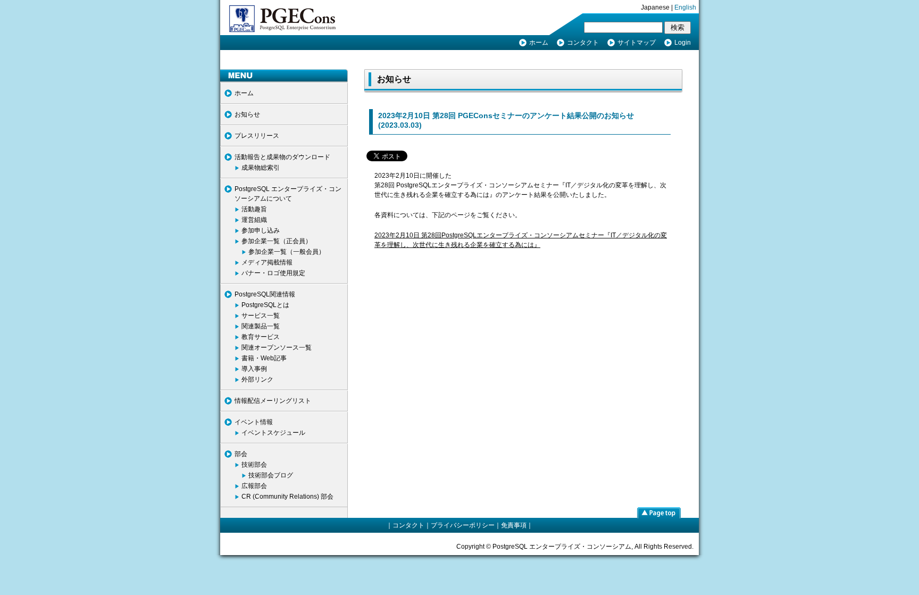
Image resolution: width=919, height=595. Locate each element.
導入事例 (254, 369)
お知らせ (247, 114)
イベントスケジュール (273, 432)
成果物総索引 (260, 167)
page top (659, 512)
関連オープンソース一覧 (276, 347)
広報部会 (254, 486)
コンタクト (583, 42)
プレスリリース (257, 135)
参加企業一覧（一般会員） (286, 251)
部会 (241, 454)
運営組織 (254, 220)
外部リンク (257, 379)
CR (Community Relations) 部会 (287, 496)
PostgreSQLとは (265, 305)
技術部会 (254, 464)
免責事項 (514, 525)
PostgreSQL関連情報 (265, 294)
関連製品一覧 (260, 326)
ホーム (538, 42)
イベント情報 (254, 422)
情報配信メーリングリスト (273, 400)
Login (682, 42)
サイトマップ (636, 42)
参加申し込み (260, 230)
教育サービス (260, 337)
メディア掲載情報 (267, 262)
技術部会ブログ (270, 475)
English (685, 7)
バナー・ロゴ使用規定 (273, 273)
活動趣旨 (254, 209)
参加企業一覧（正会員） (276, 241)
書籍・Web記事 (264, 358)
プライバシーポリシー (463, 525)
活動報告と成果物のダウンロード (282, 157)
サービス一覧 (260, 315)
